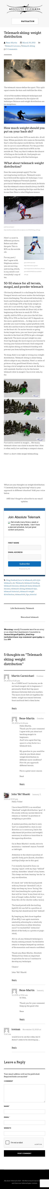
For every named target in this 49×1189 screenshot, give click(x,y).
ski (13, 583)
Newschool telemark (30, 617)
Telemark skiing (28, 46)
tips (27, 594)
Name (7, 1106)
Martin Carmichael (22, 676)
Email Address (15, 552)
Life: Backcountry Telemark (22, 608)
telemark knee (26, 586)
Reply (14, 708)
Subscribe (24, 564)
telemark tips (31, 589)
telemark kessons (11, 586)
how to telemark (25, 580)
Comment (8, 1081)
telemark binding (31, 583)
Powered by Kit (24, 569)
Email (7, 1117)
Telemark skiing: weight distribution (22, 34)
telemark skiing (18, 589)
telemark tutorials (11, 592)
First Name (13, 543)
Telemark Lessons (12, 46)
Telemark (20, 583)
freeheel (14, 580)
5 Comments (11, 49)
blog (8, 580)
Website (7, 1128)
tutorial (33, 594)
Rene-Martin (11, 43)
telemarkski (20, 594)
